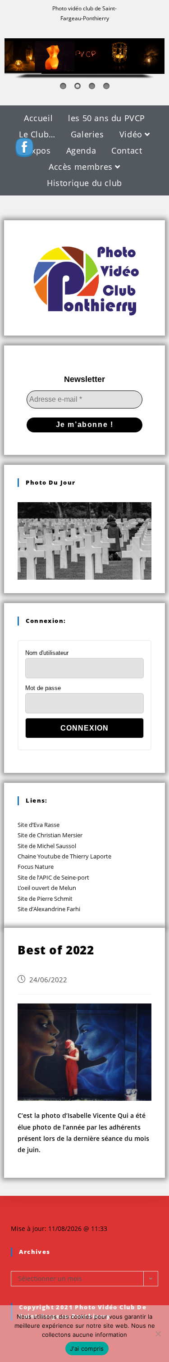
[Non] (157, 1333)
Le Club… (37, 134)
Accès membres (82, 166)
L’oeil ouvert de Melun (47, 888)
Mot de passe (43, 688)
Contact (126, 150)
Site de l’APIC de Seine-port (53, 877)
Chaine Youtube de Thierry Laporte (64, 856)
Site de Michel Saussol (47, 846)
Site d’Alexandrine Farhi (49, 909)
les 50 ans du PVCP (106, 118)
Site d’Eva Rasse (38, 825)
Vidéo (132, 134)
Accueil (38, 118)
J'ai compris (87, 1348)
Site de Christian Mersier (50, 835)
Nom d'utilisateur (47, 652)
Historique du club (84, 182)
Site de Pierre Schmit (45, 898)
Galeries (87, 134)
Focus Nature (36, 867)
